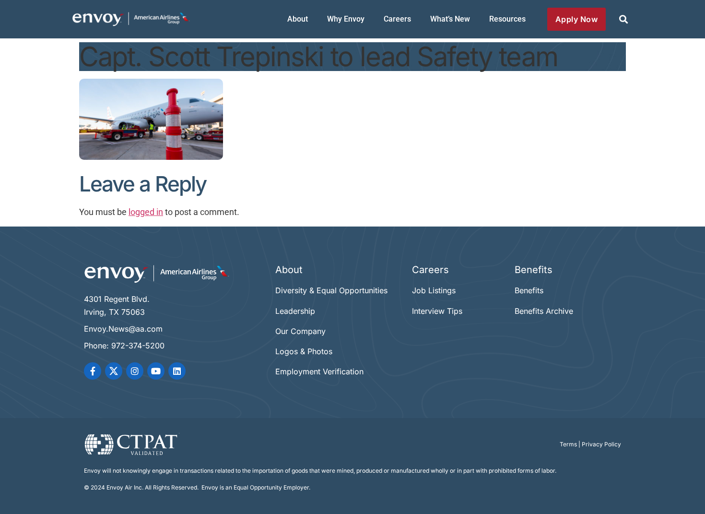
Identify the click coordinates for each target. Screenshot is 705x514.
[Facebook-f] (92, 371)
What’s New (450, 19)
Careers (397, 19)
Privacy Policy (601, 444)
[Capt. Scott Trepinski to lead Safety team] (151, 157)
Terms (568, 444)
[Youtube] (155, 371)
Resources (507, 19)
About (297, 19)
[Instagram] (134, 371)
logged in (146, 212)
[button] (623, 19)
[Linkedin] (177, 371)
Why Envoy (345, 19)
